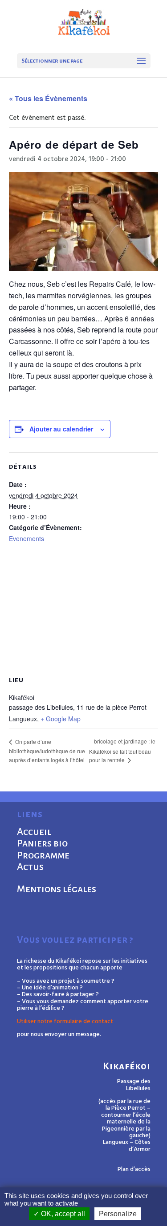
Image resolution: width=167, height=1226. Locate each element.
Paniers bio (42, 843)
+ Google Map (61, 718)
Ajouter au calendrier (61, 428)
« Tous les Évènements (48, 98)
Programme (43, 855)
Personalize (118, 1214)
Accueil (34, 832)
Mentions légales (56, 889)
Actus (30, 867)
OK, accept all (62, 1214)
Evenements (26, 538)
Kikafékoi (127, 1066)
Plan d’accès (134, 1169)
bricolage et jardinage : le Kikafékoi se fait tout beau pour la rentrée (122, 750)
